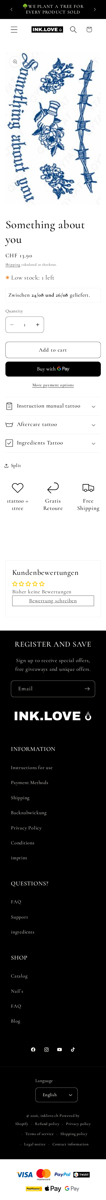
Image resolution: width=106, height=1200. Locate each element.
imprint (19, 858)
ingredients (23, 932)
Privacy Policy (26, 828)
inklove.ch (49, 1115)
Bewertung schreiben (53, 600)
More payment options (53, 385)
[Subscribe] (87, 689)
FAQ (16, 902)
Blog (15, 1021)
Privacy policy (78, 1123)
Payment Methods (29, 782)
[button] (14, 29)
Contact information (70, 1144)
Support (19, 917)
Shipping (12, 264)
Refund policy (47, 1123)
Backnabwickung (29, 813)
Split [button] (16, 465)
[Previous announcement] (11, 9)
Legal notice (35, 1144)
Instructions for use (32, 767)
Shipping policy (74, 1134)
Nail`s (17, 991)
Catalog (19, 976)
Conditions (23, 843)
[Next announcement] (95, 9)
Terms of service (39, 1134)
